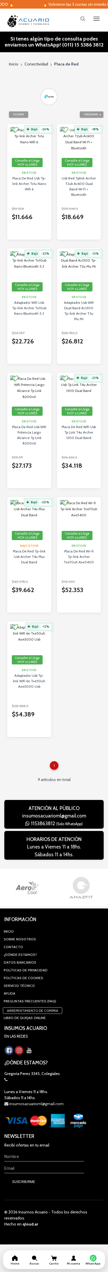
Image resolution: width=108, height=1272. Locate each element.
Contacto (13, 947)
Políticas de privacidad (26, 970)
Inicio (13, 64)
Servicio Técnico (19, 985)
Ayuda (9, 993)
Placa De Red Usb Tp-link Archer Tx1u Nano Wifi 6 (29, 183)
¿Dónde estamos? (20, 954)
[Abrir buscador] (83, 18)
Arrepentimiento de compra (32, 1010)
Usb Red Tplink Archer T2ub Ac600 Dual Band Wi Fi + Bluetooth (79, 186)
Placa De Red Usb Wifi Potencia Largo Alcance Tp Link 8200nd (29, 435)
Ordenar (91, 114)
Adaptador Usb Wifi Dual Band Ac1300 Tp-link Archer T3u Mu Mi (79, 310)
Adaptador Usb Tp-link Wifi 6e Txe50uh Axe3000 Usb (29, 681)
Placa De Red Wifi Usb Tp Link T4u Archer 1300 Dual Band (79, 432)
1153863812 (56, 823)
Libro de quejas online (25, 1018)
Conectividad (36, 64)
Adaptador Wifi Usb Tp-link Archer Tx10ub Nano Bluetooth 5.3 (29, 308)
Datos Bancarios (20, 962)
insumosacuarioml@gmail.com (54, 816)
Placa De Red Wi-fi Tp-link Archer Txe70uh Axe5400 (79, 556)
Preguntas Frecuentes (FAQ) (30, 1001)
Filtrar (18, 114)
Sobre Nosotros (20, 939)
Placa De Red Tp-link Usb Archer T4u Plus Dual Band (29, 556)
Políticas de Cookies (23, 978)
